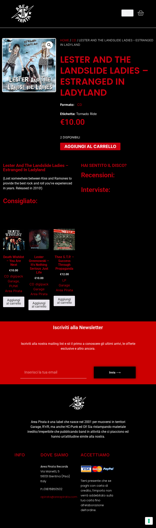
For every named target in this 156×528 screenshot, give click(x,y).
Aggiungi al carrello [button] (13, 301)
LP (64, 280)
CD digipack (13, 276)
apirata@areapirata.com (58, 497)
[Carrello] (140, 13)
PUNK (13, 286)
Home (64, 40)
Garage (13, 281)
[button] (78, 11)
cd (74, 40)
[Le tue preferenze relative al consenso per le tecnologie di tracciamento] (149, 521)
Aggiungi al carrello (90, 146)
